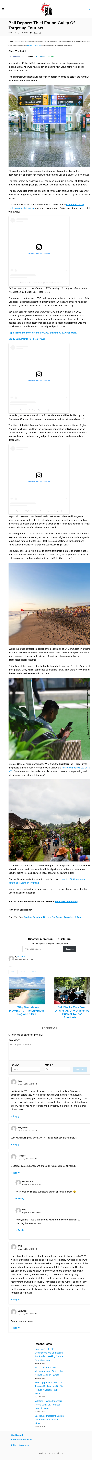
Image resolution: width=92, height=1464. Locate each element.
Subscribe (70, 949)
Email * (49, 1065)
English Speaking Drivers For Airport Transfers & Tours (53, 917)
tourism (34, 972)
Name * (15, 1065)
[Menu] (3, 9)
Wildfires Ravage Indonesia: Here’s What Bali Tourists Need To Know (49, 1405)
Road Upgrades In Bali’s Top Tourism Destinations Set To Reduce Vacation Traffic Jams (49, 1388)
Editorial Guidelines (20, 1445)
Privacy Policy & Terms (21, 1439)
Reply (16, 1116)
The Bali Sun (22, 957)
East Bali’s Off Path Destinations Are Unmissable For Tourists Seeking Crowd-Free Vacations (49, 1354)
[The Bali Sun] (46, 9)
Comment (14, 1040)
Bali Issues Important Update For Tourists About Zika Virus (49, 1419)
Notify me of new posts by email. (27, 1035)
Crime (12, 972)
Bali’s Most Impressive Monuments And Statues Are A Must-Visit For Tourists (49, 1371)
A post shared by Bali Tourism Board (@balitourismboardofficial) (39, 283)
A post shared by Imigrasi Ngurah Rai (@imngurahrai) (39, 410)
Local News (22, 972)
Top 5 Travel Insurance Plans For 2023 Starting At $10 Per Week (43, 332)
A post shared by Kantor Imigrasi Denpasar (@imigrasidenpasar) (39, 511)
